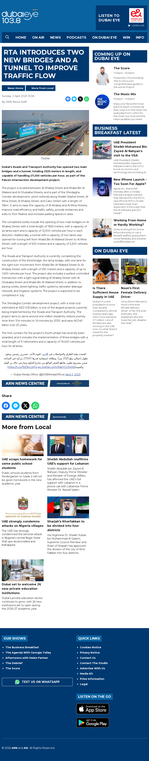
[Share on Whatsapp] (86, 99)
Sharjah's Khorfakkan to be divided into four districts (65, 526)
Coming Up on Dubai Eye (112, 56)
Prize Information (92, 679)
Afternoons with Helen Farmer (26, 657)
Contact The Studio (94, 663)
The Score (12, 668)
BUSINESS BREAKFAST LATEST (117, 130)
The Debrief (14, 663)
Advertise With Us (92, 668)
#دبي (45, 354)
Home (21, 38)
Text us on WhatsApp (40, 682)
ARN (14, 748)
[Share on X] (80, 99)
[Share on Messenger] (74, 99)
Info (140, 38)
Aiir (26, 748)
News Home (15, 88)
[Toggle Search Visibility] (7, 37)
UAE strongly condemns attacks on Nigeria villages (22, 524)
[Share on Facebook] (68, 99)
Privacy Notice (90, 652)
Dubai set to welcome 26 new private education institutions (21, 589)
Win (126, 38)
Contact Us (88, 657)
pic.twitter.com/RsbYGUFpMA (57, 367)
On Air (38, 38)
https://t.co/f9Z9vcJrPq (22, 367)
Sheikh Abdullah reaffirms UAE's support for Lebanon (68, 461)
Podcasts (76, 38)
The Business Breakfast (22, 647)
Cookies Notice (90, 647)
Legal (84, 684)
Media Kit (86, 673)
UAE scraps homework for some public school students (22, 464)
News (55, 38)
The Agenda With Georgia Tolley (28, 652)
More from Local (43, 88)
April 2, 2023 (72, 374)
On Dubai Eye (104, 38)
